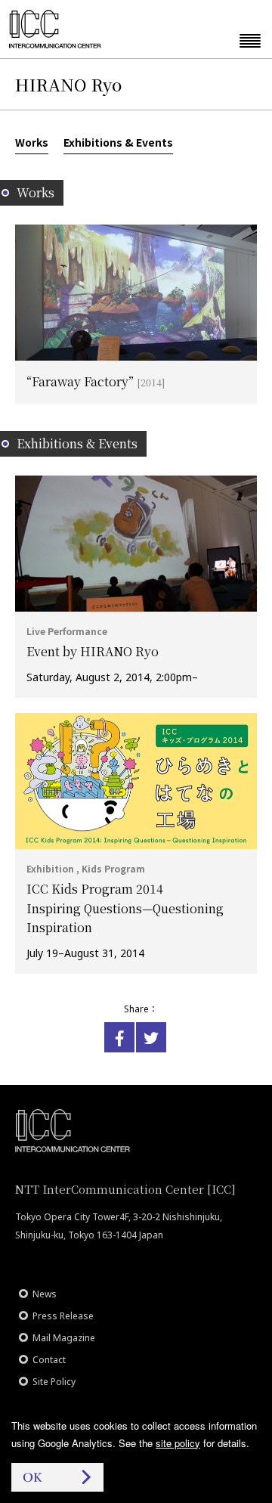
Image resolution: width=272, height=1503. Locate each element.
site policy (178, 1443)
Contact (49, 1359)
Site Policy (54, 1381)
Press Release (63, 1315)
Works (31, 142)
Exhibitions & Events (118, 142)
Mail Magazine (63, 1337)
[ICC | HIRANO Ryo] (119, 1037)
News (44, 1294)
